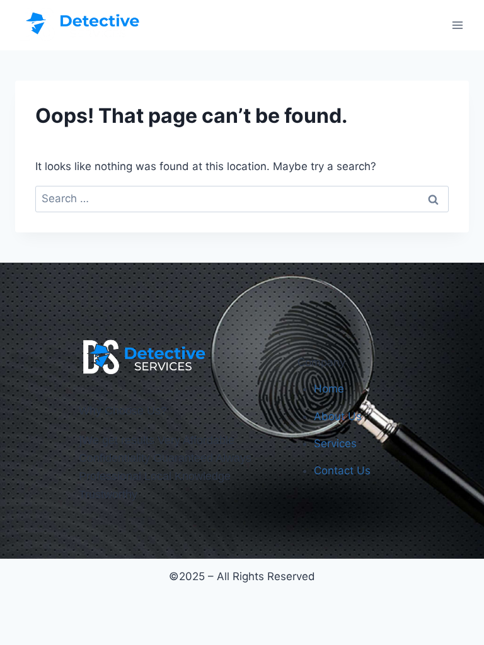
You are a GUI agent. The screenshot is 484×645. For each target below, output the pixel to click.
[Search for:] (242, 198)
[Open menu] (457, 25)
